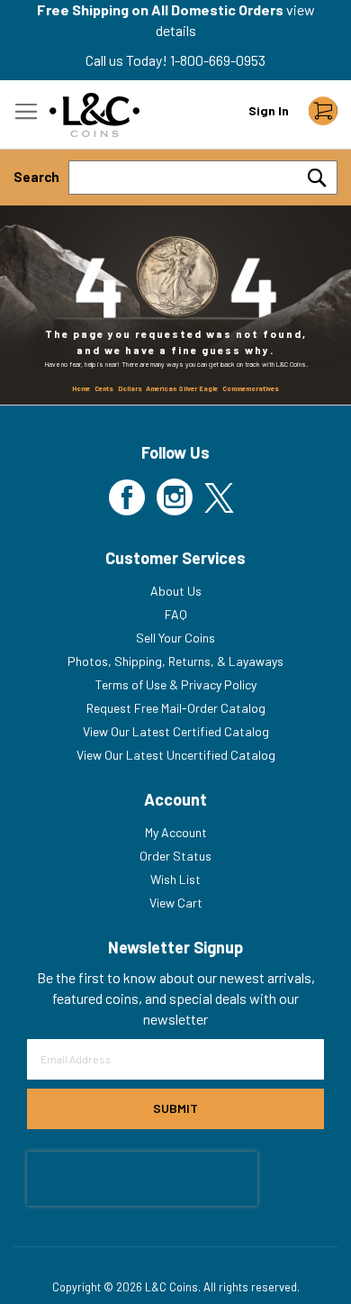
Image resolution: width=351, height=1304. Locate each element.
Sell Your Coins (175, 637)
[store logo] (95, 115)
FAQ (176, 614)
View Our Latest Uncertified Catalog (175, 754)
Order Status (176, 855)
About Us (176, 590)
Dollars (130, 388)
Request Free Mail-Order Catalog (176, 708)
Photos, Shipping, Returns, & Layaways (176, 661)
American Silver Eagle (182, 388)
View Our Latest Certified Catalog (176, 731)
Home (81, 388)
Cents (103, 388)
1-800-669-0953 (218, 59)
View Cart (175, 902)
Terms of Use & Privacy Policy (175, 684)
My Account (176, 832)
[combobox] (203, 177)
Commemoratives (250, 388)
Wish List (175, 879)
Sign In (268, 110)
